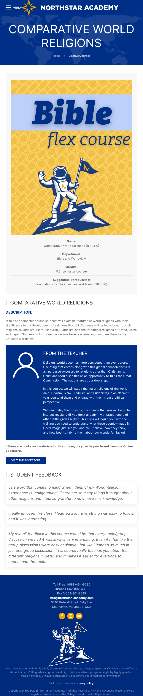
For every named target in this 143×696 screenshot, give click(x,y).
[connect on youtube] (79, 616)
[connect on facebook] (62, 616)
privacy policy (85, 683)
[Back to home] (71, 7)
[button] (13, 7)
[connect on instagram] (70, 616)
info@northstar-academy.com (72, 598)
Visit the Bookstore (25, 460)
